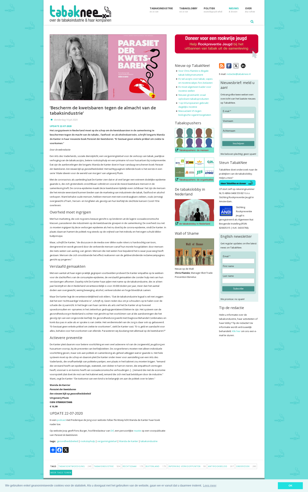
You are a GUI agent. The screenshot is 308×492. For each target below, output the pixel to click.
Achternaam (229, 130)
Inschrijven (238, 143)
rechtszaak (133, 466)
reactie (137, 430)
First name (228, 266)
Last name (228, 276)
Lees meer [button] (209, 485)
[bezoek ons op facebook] (248, 65)
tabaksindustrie (149, 441)
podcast (61, 420)
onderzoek (246, 466)
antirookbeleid (221, 466)
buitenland (156, 466)
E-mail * (227, 111)
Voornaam (228, 121)
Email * (226, 256)
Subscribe (238, 288)
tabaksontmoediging (74, 466)
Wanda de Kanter (128, 441)
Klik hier (236, 331)
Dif (112, 430)
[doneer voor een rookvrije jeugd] (216, 57)
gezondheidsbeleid (67, 441)
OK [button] (290, 485)
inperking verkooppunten (187, 466)
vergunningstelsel (107, 441)
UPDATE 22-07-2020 (60, 126)
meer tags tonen (60, 472)
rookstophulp (87, 441)
